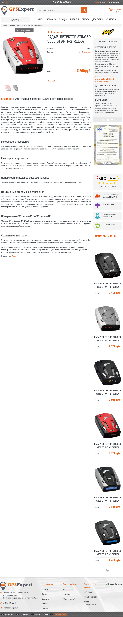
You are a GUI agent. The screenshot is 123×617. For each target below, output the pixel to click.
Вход (2, 2)
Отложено (37, 614)
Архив (14, 256)
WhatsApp (101, 2)
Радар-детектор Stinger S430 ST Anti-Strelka (107, 365)
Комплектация (40, 99)
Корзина (46, 614)
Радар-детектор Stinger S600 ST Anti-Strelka (107, 472)
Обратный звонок (115, 2)
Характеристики (22, 99)
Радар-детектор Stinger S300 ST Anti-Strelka (107, 311)
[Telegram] (108, 120)
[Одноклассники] (112, 120)
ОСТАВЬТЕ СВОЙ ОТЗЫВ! (107, 186)
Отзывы (68, 99)
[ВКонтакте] (103, 120)
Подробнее (108, 263)
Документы (56, 99)
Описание (6, 99)
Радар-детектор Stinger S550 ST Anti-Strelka (107, 418)
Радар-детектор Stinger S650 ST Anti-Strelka (107, 525)
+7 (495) (61, 2)
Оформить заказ (60, 614)
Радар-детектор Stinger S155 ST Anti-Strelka (107, 258)
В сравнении (24, 614)
